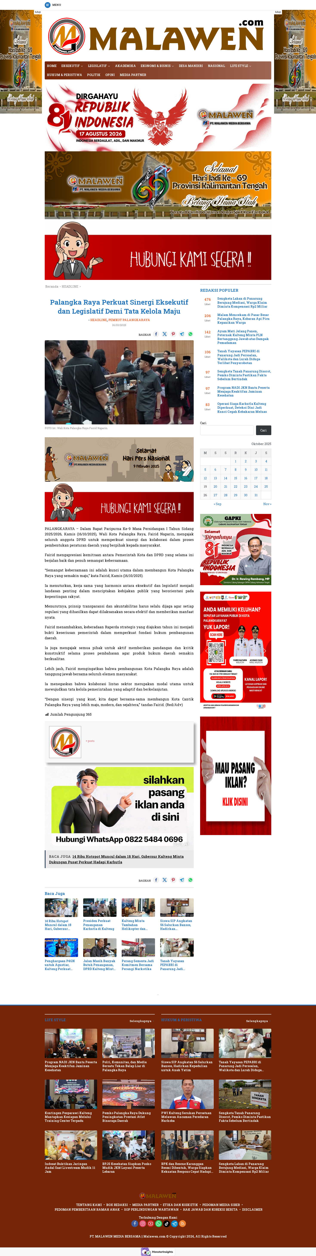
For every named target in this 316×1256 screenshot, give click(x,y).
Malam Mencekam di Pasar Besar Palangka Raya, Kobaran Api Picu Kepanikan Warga (243, 319)
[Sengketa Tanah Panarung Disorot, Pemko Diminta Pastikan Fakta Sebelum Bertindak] (245, 1094)
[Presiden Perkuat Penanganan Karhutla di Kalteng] (100, 907)
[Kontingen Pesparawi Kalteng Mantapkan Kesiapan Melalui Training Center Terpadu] (71, 1094)
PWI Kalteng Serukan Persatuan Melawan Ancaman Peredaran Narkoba (186, 1117)
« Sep (217, 504)
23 (245, 486)
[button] (206, 549)
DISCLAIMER (252, 1209)
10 (256, 470)
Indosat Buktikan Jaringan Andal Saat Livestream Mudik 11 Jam (70, 1168)
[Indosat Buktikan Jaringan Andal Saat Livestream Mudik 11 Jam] (71, 1145)
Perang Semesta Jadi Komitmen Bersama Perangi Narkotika (138, 965)
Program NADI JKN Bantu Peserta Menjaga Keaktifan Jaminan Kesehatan (243, 391)
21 (225, 486)
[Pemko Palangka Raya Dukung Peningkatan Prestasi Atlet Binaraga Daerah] (128, 1094)
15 (235, 478)
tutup (38, 12)
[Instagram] (142, 1224)
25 (266, 486)
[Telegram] (174, 1223)
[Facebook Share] (156, 334)
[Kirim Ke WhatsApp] (190, 334)
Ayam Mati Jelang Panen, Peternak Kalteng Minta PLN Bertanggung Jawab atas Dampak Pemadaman (243, 337)
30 (245, 495)
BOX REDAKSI (117, 1205)
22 (235, 486)
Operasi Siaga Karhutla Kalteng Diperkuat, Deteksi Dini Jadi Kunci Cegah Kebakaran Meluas (242, 407)
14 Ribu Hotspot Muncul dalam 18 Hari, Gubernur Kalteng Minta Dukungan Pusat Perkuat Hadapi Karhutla (58, 925)
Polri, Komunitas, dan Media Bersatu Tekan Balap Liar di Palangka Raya (124, 1066)
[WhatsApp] (158, 1224)
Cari (203, 423)
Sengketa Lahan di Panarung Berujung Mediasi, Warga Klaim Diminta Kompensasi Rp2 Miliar (242, 302)
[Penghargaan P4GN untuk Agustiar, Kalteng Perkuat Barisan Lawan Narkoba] (61, 947)
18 (266, 478)
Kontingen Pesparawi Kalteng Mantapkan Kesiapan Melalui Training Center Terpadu (68, 1117)
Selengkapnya (141, 1021)
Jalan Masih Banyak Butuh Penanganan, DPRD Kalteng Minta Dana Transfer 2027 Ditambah (99, 965)
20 (215, 486)
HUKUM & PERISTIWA (64, 75)
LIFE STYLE (239, 66)
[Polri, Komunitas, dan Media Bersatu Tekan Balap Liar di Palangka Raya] (128, 1043)
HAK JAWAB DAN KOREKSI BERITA (210, 1209)
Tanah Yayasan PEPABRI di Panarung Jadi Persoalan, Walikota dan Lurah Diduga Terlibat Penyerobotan (176, 965)
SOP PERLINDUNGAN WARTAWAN (151, 1209)
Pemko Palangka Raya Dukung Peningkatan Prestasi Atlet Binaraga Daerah (126, 1117)
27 (215, 495)
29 (235, 495)
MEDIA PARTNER (133, 75)
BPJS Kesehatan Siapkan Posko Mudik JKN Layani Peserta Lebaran (126, 1168)
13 (215, 478)
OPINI (110, 75)
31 (256, 495)
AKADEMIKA (125, 66)
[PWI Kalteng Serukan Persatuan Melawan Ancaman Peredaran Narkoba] (187, 1094)
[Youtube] (150, 1224)
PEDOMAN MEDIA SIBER (221, 1205)
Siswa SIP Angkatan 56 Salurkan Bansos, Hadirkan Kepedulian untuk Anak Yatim (176, 925)
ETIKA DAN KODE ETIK (180, 1205)
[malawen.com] (158, 35)
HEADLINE (98, 320)
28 (225, 495)
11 (266, 470)
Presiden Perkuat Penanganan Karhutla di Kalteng (98, 925)
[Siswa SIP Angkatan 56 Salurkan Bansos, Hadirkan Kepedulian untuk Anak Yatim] (176, 907)
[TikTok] (166, 1223)
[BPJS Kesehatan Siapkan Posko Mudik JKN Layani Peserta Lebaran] (128, 1145)
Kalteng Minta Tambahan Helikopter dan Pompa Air (134, 925)
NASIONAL (216, 66)
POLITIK (93, 75)
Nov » (267, 504)
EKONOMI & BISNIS (156, 66)
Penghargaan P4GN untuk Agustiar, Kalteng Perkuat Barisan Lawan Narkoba (60, 965)
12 (205, 478)
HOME (52, 66)
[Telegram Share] (182, 334)
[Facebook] (134, 1224)
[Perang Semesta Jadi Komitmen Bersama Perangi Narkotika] (138, 947)
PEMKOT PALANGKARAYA (129, 320)
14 (225, 478)
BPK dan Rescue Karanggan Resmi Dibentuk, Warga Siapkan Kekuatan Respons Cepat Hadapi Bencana (186, 1168)
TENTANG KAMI (89, 1205)
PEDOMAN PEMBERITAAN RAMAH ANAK (87, 1209)
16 (245, 478)
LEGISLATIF (97, 66)
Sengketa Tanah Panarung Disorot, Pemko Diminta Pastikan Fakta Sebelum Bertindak (244, 375)
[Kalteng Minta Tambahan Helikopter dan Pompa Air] (138, 907)
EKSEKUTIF (70, 66)
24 (256, 486)
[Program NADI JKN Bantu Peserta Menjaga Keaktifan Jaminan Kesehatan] (71, 1043)
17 (256, 478)
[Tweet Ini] (164, 334)
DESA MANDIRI (191, 66)
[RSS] (182, 1224)
